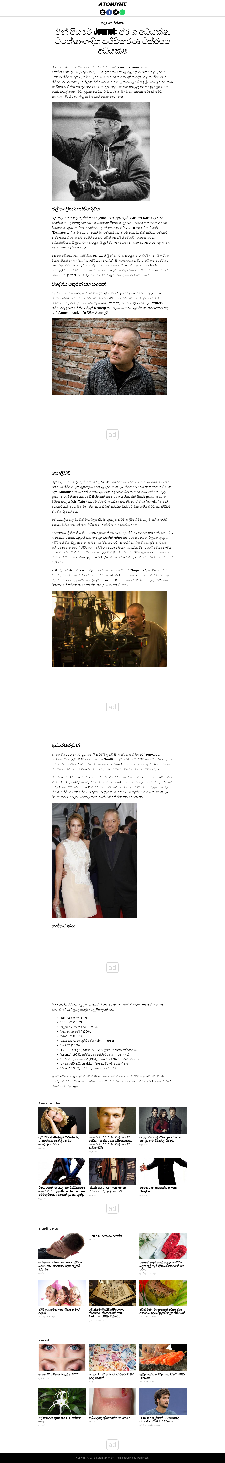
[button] (40, 4)
